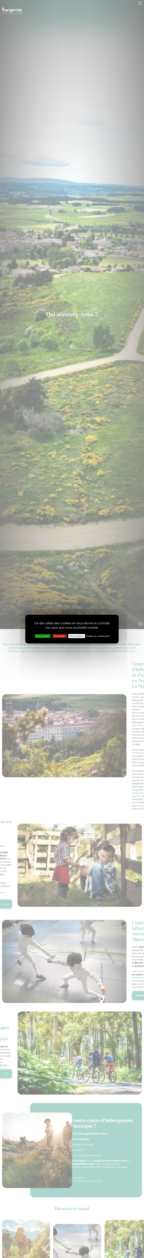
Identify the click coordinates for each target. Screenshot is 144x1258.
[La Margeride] (12, 8)
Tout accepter (42, 636)
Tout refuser (59, 636)
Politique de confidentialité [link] (98, 636)
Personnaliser (77, 636)
